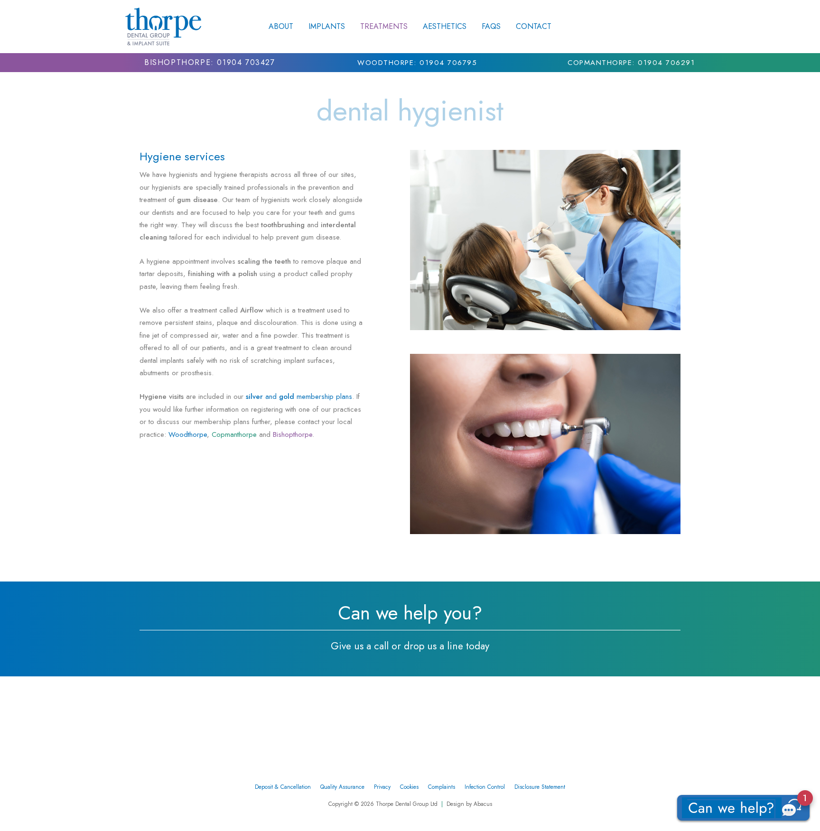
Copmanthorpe (234, 434)
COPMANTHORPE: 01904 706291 (631, 62)
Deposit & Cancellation (283, 787)
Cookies (409, 787)
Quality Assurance (342, 787)
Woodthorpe (187, 434)
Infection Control (485, 787)
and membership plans (299, 396)
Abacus (483, 804)
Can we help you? (410, 613)
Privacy (382, 787)
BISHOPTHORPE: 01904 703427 (209, 62)
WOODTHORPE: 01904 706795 (417, 62)
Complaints (441, 787)
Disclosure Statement (539, 787)
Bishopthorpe (292, 434)
